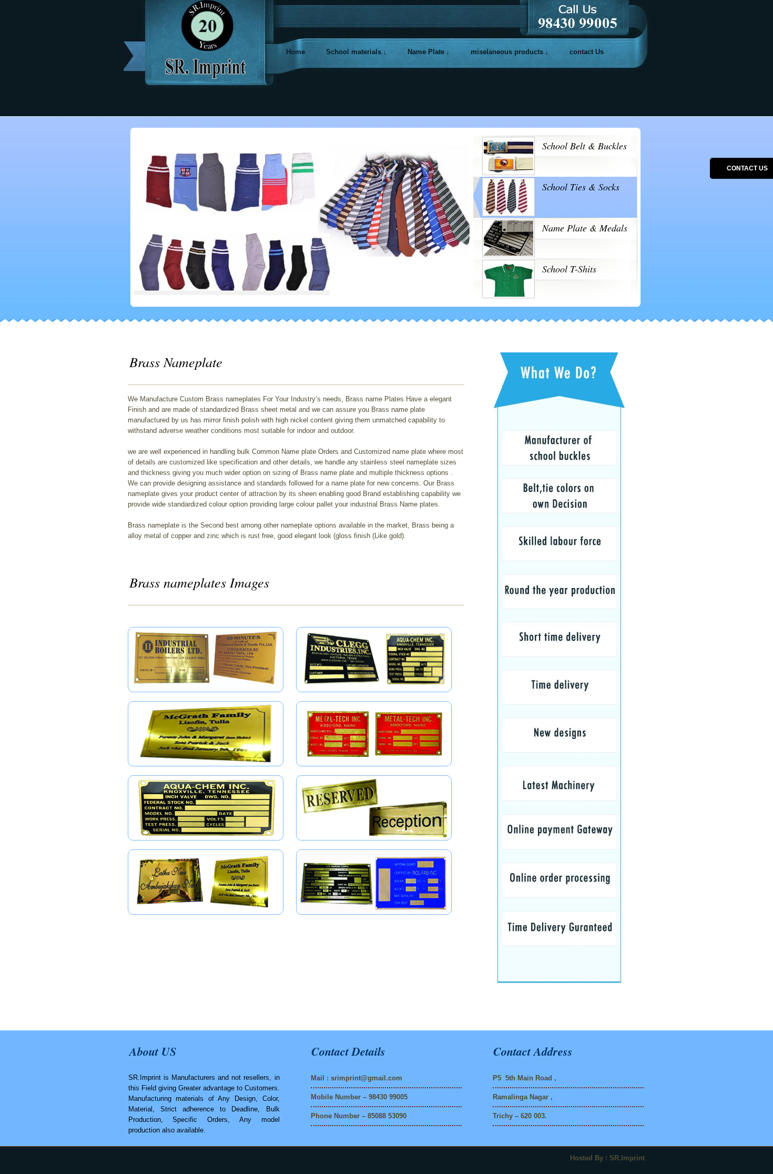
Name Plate (426, 52)
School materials (353, 52)
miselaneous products (507, 52)
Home (295, 52)
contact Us (586, 52)
